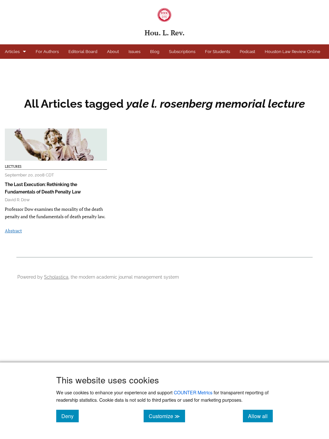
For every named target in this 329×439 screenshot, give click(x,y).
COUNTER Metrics (193, 392)
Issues (134, 51)
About (113, 51)
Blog (154, 51)
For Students (217, 51)
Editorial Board (82, 51)
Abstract (13, 231)
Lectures (13, 166)
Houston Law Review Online (292, 51)
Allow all (260, 416)
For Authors (47, 51)
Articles (12, 51)
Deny (70, 416)
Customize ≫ (167, 416)
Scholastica (56, 277)
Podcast (247, 51)
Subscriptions (182, 51)
